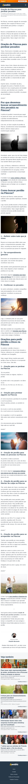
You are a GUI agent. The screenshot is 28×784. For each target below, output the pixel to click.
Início (14, 769)
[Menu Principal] (25, 5)
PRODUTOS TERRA (22, 1)
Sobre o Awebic (14, 774)
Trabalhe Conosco (14, 779)
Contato (14, 771)
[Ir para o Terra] (4, 1)
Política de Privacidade (14, 776)
